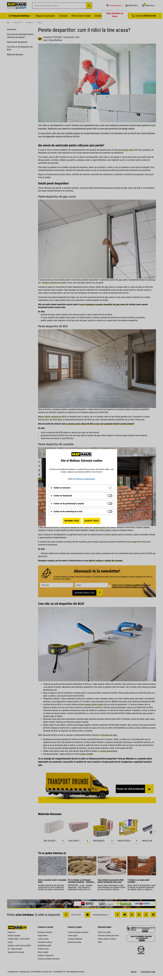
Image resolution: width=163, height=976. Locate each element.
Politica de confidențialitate (85, 479)
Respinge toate (71, 521)
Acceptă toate (91, 521)
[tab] (81, 488)
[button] (60, 487)
